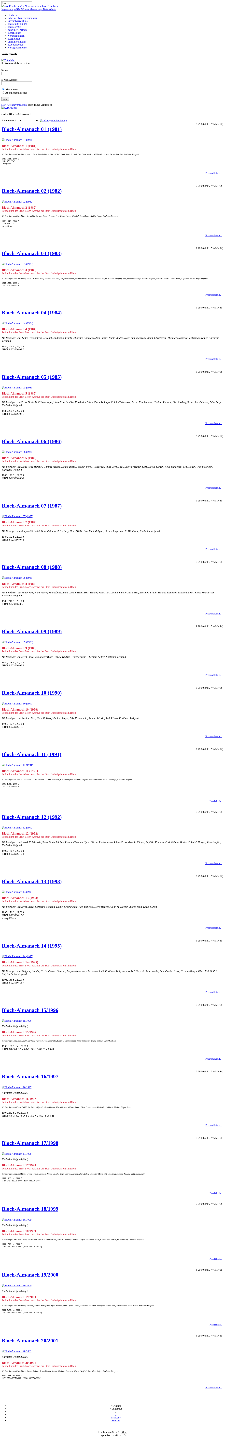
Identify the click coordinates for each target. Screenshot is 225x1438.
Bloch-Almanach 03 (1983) (32, 253)
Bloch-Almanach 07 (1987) (32, 506)
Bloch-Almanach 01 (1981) (32, 129)
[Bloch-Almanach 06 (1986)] (17, 452)
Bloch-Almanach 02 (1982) (32, 191)
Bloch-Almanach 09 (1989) (32, 631)
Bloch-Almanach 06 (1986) (32, 441)
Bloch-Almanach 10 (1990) (32, 693)
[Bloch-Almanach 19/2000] (16, 1285)
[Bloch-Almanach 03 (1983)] (17, 264)
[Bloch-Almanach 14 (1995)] (17, 956)
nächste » (116, 1417)
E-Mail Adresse (9, 79)
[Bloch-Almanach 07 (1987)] (17, 516)
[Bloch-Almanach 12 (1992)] (17, 827)
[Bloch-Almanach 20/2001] (16, 1351)
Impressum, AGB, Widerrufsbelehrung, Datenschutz (28, 9)
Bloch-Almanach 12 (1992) (32, 817)
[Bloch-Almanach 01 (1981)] (17, 139)
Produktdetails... (213, 173)
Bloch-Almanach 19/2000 (30, 1275)
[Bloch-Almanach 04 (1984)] (17, 323)
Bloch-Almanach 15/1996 (30, 1010)
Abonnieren (11, 89)
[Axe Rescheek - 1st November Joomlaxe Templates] (29, 6)
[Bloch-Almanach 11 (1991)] (17, 765)
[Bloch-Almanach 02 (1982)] (17, 201)
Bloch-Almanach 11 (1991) (31, 754)
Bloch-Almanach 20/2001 (30, 1341)
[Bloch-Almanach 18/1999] (16, 1219)
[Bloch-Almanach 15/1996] (16, 1020)
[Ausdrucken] (9, 106)
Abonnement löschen (16, 92)
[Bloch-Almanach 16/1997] (16, 1087)
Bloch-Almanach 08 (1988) (32, 567)
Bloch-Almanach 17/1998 (30, 1143)
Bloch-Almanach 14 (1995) (32, 946)
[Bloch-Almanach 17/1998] (16, 1153)
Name (4, 70)
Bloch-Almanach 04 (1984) (32, 313)
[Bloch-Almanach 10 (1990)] (17, 703)
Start (3, 104)
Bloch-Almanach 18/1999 (30, 1209)
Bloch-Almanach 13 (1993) (32, 881)
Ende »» (116, 1420)
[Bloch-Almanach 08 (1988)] (17, 577)
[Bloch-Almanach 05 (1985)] (17, 387)
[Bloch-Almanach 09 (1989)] (17, 642)
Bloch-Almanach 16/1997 (30, 1076)
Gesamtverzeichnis (17, 104)
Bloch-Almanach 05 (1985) (32, 377)
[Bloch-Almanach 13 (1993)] (17, 892)
